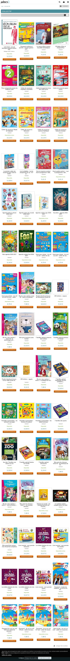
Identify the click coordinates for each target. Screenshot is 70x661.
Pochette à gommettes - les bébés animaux (43, 421)
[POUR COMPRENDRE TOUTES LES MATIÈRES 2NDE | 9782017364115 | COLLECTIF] (9, 73)
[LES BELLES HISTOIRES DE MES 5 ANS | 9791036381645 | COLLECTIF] (26, 572)
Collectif (26, 50)
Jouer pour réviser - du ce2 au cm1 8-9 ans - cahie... (9, 296)
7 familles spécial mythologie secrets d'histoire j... (60, 380)
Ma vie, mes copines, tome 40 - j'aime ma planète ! (26, 296)
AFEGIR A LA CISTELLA (9, 59)
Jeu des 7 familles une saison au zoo (9, 463)
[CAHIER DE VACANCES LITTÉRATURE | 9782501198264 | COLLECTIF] (26, 115)
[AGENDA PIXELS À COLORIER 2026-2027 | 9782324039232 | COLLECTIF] (9, 198)
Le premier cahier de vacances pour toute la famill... (9, 172)
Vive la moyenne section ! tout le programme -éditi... (43, 171)
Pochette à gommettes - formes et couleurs (26, 421)
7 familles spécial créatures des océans (43, 338)
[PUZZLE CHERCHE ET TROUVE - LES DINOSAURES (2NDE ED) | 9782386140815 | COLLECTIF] (43, 281)
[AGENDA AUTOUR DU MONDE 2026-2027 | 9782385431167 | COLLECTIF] (26, 198)
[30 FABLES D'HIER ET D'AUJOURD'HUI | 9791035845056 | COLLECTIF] (60, 32)
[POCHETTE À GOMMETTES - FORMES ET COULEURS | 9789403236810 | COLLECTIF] (26, 406)
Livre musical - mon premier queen (43, 587)
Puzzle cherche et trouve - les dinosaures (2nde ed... (43, 296)
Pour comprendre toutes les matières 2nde (9, 88)
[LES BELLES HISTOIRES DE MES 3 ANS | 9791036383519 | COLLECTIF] (43, 531)
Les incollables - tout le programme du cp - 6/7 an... (26, 172)
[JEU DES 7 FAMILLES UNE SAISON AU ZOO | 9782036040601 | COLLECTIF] (9, 448)
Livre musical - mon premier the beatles (60, 546)
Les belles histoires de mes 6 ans (9, 587)
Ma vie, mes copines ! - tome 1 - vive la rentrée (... (9, 504)
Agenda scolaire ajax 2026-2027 (43, 213)
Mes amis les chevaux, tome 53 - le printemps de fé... (60, 463)
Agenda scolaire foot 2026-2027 (26, 255)
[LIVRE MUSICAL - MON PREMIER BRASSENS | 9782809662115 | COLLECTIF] (26, 531)
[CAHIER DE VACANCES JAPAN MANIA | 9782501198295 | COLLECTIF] (60, 73)
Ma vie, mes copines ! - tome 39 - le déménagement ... (9, 339)
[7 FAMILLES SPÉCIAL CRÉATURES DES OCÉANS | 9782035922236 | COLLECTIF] (43, 323)
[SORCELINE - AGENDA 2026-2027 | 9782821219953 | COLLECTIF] (60, 198)
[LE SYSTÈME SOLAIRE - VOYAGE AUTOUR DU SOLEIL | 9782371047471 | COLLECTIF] (60, 489)
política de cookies (6, 655)
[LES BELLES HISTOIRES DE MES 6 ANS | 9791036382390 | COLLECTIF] (9, 572)
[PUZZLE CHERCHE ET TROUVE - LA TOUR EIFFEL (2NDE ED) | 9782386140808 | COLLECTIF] (9, 364)
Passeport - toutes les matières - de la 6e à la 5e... (60, 588)
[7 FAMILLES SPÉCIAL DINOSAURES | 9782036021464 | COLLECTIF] (43, 448)
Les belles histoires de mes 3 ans (43, 546)
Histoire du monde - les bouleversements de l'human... (43, 505)
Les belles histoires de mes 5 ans (26, 587)
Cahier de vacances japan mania (60, 88)
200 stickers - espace (60, 296)
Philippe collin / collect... (9, 51)
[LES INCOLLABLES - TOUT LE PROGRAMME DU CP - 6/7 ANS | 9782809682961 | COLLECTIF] (26, 156)
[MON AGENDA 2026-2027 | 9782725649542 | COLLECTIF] (9, 240)
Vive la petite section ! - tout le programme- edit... (61, 171)
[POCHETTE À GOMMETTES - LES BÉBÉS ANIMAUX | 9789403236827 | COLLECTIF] (43, 406)
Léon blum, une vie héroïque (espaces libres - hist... (9, 48)
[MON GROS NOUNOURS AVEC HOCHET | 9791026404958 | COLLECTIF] (26, 323)
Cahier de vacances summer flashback (43, 130)
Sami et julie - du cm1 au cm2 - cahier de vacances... (61, 629)
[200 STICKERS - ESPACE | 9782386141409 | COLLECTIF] (60, 281)
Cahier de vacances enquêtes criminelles (26, 88)
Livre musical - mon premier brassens (26, 546)
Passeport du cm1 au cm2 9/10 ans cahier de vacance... (9, 630)
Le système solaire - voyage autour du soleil (60, 504)
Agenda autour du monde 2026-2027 (26, 213)
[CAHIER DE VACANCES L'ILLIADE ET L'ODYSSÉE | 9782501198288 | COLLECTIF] (9, 115)
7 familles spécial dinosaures (43, 463)
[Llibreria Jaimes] (5, 2)
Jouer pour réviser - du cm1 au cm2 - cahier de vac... (61, 255)
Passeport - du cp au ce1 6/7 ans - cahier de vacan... (43, 629)
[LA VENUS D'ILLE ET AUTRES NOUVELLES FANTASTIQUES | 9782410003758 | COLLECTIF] (43, 32)
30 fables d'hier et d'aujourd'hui (60, 47)
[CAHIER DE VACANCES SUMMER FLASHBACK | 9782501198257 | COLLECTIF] (43, 115)
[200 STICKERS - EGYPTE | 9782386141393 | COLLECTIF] (26, 364)
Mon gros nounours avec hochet (26, 338)
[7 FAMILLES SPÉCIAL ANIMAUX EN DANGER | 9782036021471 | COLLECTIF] (60, 323)
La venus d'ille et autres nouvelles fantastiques (43, 47)
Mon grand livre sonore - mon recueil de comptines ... (9, 547)
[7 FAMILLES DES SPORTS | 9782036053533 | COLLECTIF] (60, 406)
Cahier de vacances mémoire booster (60, 130)
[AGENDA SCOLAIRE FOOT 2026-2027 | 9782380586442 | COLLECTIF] (26, 240)
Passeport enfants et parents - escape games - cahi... (26, 48)
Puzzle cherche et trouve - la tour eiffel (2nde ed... (9, 379)
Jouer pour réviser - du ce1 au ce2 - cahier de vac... (43, 255)
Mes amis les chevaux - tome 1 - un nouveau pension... (26, 505)
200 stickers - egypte (27, 379)
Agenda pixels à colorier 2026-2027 (9, 213)
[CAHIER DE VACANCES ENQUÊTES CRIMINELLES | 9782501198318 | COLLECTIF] (26, 73)
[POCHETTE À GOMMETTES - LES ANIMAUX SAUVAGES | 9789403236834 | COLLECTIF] (9, 406)
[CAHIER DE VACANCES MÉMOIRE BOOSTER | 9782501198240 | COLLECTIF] (60, 115)
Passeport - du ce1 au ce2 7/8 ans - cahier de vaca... (26, 629)
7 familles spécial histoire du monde (26, 463)
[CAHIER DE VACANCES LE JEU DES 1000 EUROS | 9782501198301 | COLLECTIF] (43, 73)
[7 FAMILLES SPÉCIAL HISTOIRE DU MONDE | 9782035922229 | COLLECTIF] (26, 448)
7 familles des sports (61, 420)
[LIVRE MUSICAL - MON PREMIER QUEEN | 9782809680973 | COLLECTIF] (43, 572)
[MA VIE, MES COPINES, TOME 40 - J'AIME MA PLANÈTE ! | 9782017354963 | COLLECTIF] (26, 281)
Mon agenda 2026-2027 (9, 254)
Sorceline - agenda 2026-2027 (60, 213)
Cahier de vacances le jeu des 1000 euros (43, 88)
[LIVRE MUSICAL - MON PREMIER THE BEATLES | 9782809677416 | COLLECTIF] (60, 531)
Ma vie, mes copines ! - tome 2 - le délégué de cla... (43, 379)
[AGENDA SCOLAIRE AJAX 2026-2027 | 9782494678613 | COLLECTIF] (43, 198)
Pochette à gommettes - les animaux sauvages (9, 421)
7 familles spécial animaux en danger (60, 338)
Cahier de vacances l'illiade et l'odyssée (9, 130)
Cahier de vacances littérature (26, 130)
